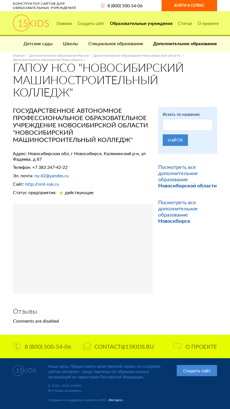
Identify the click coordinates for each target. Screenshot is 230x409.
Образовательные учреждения (141, 23)
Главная (64, 23)
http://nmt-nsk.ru (42, 184)
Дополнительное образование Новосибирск (47, 60)
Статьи (185, 23)
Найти (175, 140)
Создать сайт (91, 23)
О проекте (208, 23)
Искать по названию (181, 114)
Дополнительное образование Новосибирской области (137, 55)
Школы (70, 43)
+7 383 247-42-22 (50, 167)
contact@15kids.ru (124, 346)
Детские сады (38, 43)
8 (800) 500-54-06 (124, 5)
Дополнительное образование (185, 43)
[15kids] (31, 23)
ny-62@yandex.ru (51, 175)
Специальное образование (115, 43)
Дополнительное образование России (59, 55)
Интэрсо (115, 400)
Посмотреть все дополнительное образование (187, 176)
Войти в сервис (189, 5)
